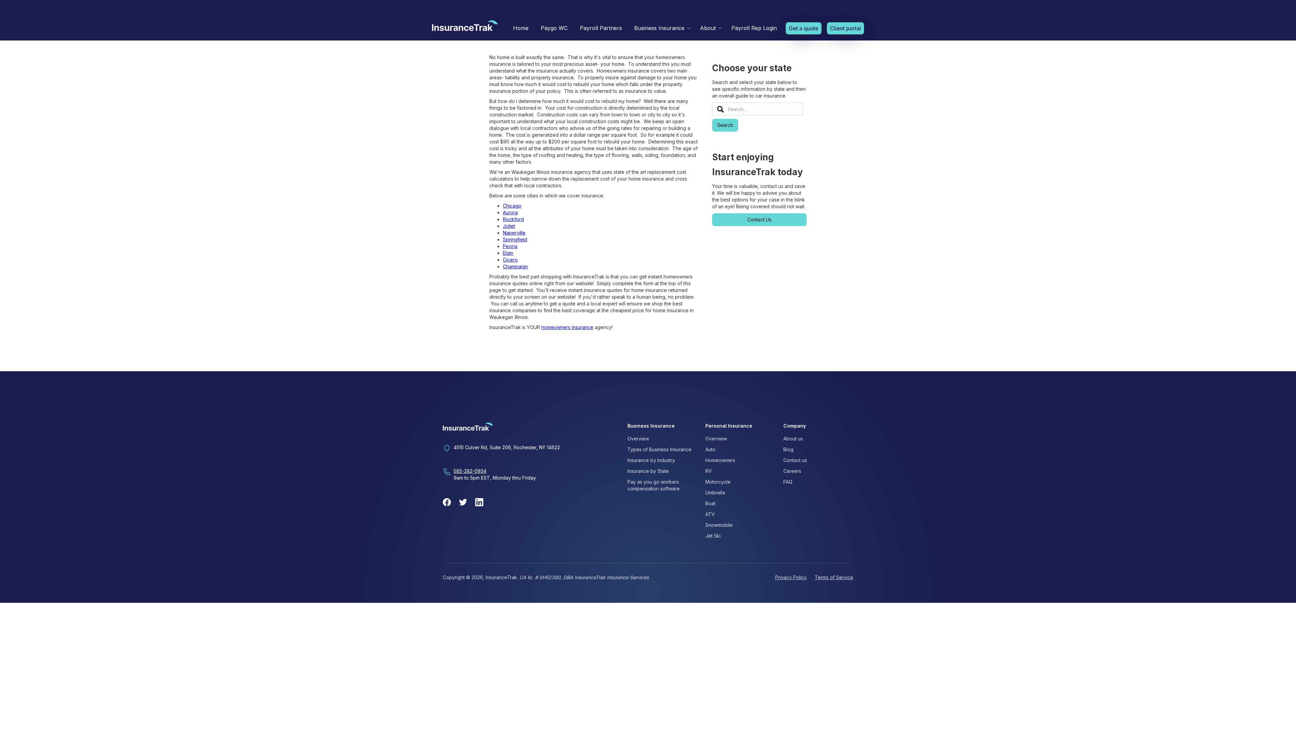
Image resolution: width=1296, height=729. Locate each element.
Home (521, 28)
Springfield (515, 239)
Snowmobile (719, 525)
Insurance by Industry (651, 460)
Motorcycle (718, 482)
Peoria (510, 246)
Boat (710, 503)
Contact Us (759, 219)
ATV (710, 514)
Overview (638, 438)
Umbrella (715, 492)
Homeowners (720, 460)
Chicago (512, 206)
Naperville (514, 233)
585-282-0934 (470, 471)
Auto (710, 449)
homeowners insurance (567, 327)
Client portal (845, 28)
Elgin (508, 253)
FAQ (787, 482)
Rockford (513, 219)
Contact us (795, 460)
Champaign (515, 266)
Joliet (509, 226)
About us (793, 438)
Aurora (510, 212)
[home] (465, 27)
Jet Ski (713, 536)
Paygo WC (554, 28)
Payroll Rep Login (754, 28)
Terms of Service (834, 577)
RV (708, 471)
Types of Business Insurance (659, 449)
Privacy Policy (791, 577)
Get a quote (803, 28)
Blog (788, 449)
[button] (661, 28)
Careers (792, 471)
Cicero (510, 260)
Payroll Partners (601, 28)
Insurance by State (648, 471)
